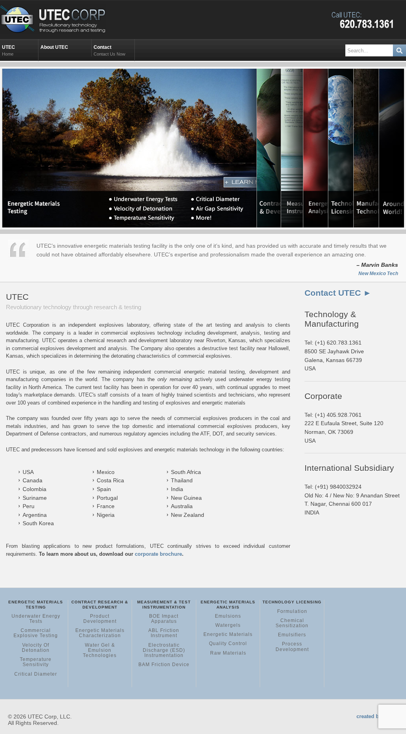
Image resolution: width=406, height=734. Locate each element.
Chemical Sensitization (292, 623)
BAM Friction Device (164, 664)
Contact (109, 50)
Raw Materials (228, 653)
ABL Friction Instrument (163, 633)
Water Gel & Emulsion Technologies (100, 650)
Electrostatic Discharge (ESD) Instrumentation (164, 650)
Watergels (228, 625)
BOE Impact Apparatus (163, 618)
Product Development (100, 618)
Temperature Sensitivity (36, 662)
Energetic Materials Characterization (99, 633)
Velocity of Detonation (36, 647)
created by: (369, 716)
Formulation (292, 611)
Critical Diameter (35, 674)
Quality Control (228, 643)
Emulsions (228, 616)
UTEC (9, 50)
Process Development (292, 646)
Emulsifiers (292, 635)
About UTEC (54, 47)
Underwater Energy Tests (35, 618)
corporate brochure (158, 554)
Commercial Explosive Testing (35, 633)
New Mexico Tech (378, 273)
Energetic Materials (228, 634)
